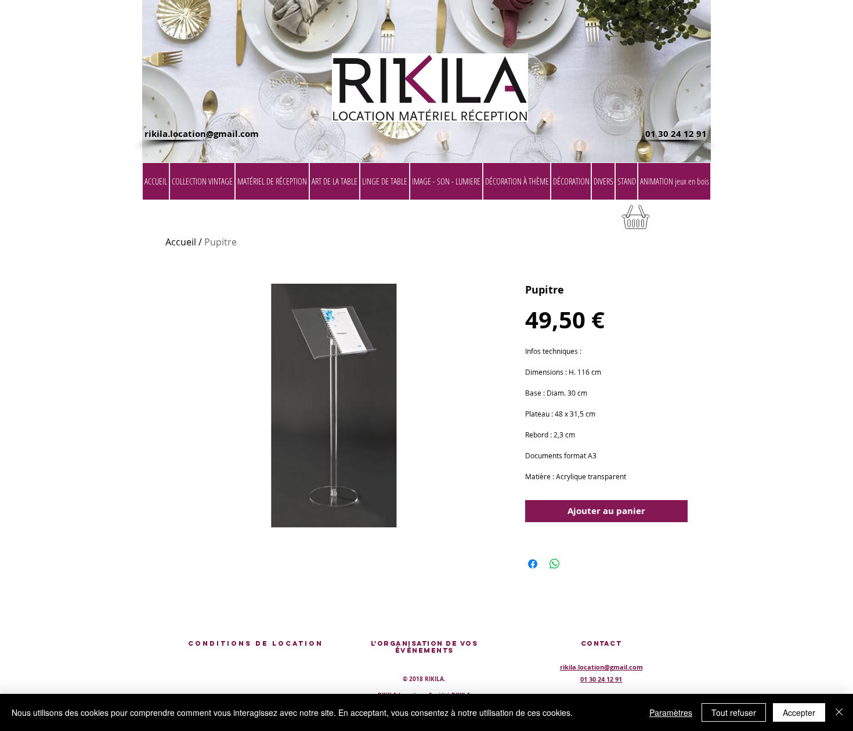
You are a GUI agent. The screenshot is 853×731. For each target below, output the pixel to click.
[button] (681, 221)
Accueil (180, 242)
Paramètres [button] (670, 712)
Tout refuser (733, 712)
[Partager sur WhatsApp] (555, 564)
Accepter (799, 712)
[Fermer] (839, 712)
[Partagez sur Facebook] (533, 564)
